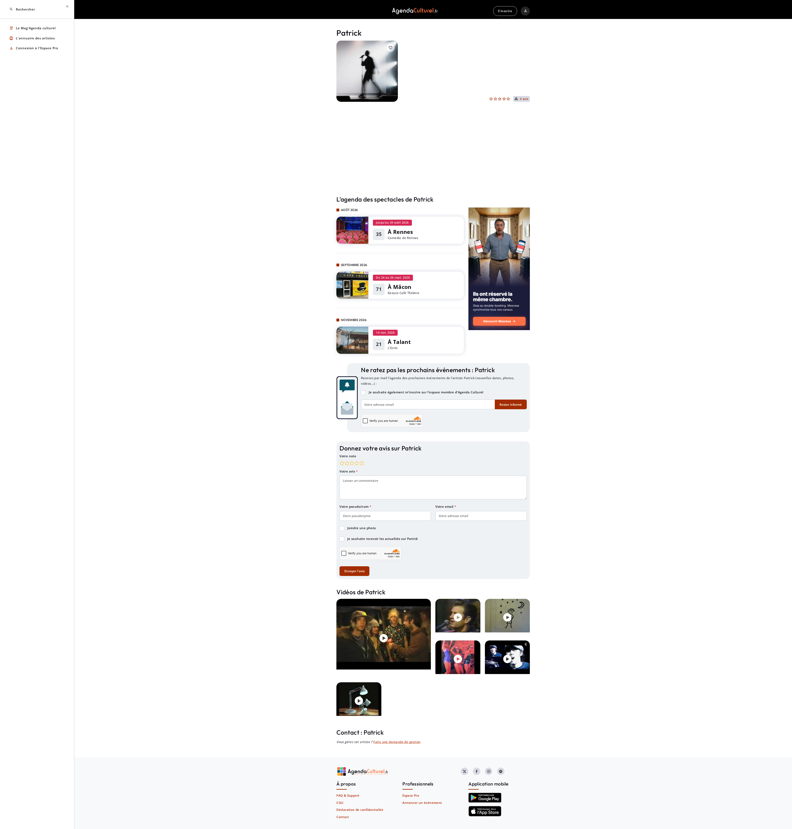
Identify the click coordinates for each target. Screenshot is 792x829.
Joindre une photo (361, 528)
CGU (339, 803)
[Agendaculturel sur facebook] (476, 771)
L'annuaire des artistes (32, 38)
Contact (342, 817)
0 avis (524, 99)
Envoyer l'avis (354, 571)
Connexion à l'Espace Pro (33, 48)
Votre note (347, 456)
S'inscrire (505, 11)
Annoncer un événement (422, 803)
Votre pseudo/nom (354, 506)
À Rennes (400, 232)
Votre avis (347, 471)
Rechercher (22, 9)
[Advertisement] (433, 157)
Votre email (444, 506)
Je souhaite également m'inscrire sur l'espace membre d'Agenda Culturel (426, 392)
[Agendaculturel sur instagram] (488, 771)
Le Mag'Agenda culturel (32, 28)
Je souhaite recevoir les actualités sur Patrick (382, 539)
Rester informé (511, 404)
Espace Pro (410, 795)
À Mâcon (399, 287)
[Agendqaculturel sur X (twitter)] (464, 771)
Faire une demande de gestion (396, 742)
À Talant (399, 342)
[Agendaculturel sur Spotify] (500, 771)
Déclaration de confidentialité (359, 810)
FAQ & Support (347, 795)
